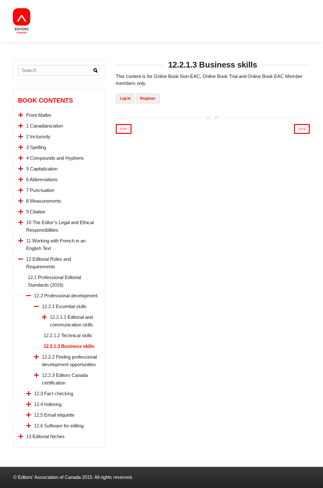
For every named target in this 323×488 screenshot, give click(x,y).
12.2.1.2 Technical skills (68, 335)
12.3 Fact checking (53, 393)
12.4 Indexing (48, 404)
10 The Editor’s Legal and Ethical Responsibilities (60, 226)
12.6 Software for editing (59, 425)
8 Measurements (43, 201)
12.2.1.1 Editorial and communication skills (71, 320)
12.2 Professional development (65, 295)
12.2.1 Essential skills (64, 306)
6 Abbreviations (42, 179)
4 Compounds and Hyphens (55, 158)
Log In (125, 98)
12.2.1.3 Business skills (69, 346)
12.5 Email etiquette (54, 415)
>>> (302, 129)
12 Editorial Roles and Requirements (48, 262)
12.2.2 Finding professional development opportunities (69, 360)
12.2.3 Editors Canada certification (65, 378)
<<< (123, 129)
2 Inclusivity (38, 136)
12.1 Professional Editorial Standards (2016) (54, 281)
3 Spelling (36, 147)
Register (148, 98)
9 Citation (35, 211)
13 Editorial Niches (45, 436)
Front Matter (38, 115)
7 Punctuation (40, 190)
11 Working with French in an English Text (55, 244)
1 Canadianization (44, 125)
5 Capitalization (41, 168)
